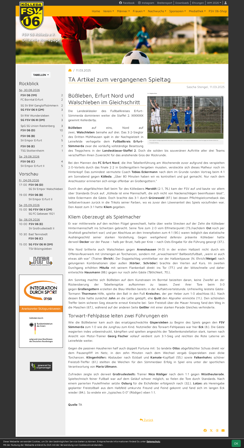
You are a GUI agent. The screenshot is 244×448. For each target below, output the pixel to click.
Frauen (138, 11)
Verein (107, 11)
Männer (122, 11)
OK (236, 443)
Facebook (128, 2)
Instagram (147, 2)
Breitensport (164, 2)
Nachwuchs (156, 11)
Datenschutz (153, 441)
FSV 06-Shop (218, 11)
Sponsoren (176, 11)
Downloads (182, 2)
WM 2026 (213, 2)
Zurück (148, 420)
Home (96, 11)
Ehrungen (198, 2)
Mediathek (196, 11)
